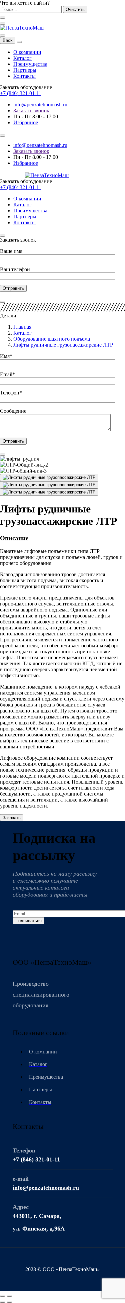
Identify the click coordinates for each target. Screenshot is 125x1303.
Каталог (22, 58)
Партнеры (24, 70)
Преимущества (30, 64)
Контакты (24, 76)
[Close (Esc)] (2, 1296)
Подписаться (28, 920)
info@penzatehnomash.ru (40, 104)
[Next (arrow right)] (9, 1302)
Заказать (12, 817)
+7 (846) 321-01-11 (20, 93)
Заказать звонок (31, 110)
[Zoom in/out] (9, 1296)
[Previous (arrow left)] (2, 1302)
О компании (27, 52)
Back (8, 40)
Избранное (25, 122)
